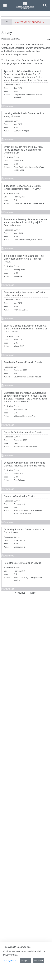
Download (8, 106)
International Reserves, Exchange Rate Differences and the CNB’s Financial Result (24, 259)
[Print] (48, 39)
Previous (20, 593)
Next (32, 593)
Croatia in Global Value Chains (19, 496)
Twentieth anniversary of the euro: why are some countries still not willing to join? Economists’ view (25, 222)
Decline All (38, 960)
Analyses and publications (29, 22)
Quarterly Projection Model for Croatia (23, 432)
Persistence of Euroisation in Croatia (22, 563)
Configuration (10, 960)
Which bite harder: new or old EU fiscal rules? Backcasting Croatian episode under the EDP (23, 150)
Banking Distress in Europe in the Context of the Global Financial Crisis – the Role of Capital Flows (25, 329)
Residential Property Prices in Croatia (23, 362)
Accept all (25, 960)
